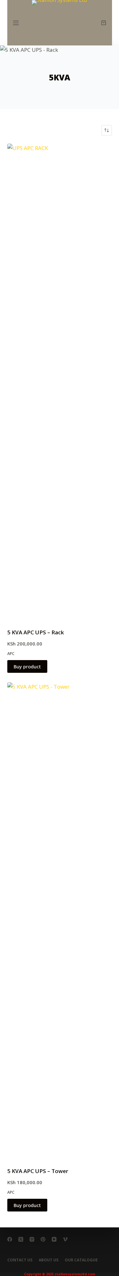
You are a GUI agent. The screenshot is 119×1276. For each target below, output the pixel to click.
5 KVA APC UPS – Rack (35, 632)
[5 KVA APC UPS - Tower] (59, 920)
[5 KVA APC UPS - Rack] (59, 382)
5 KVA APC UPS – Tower (37, 1171)
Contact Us (19, 1260)
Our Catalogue (81, 1260)
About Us (48, 1260)
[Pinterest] (43, 1239)
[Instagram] (32, 1239)
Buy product (27, 666)
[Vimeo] (65, 1239)
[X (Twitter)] (20, 1239)
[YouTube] (54, 1239)
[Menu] (16, 23)
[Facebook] (9, 1239)
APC (10, 653)
